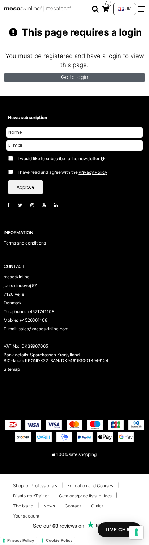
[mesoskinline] (38, 9)
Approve (25, 187)
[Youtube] (47, 205)
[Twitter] (23, 205)
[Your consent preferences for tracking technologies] (136, 532)
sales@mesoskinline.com (43, 328)
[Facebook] (12, 205)
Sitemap (12, 369)
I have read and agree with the (62, 172)
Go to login (74, 77)
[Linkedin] (59, 205)
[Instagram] (35, 205)
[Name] (74, 132)
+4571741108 (40, 311)
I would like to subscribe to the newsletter (66, 157)
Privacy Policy (92, 172)
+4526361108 (33, 320)
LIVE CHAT (119, 529)
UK (127, 9)
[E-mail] (74, 145)
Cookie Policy (59, 540)
